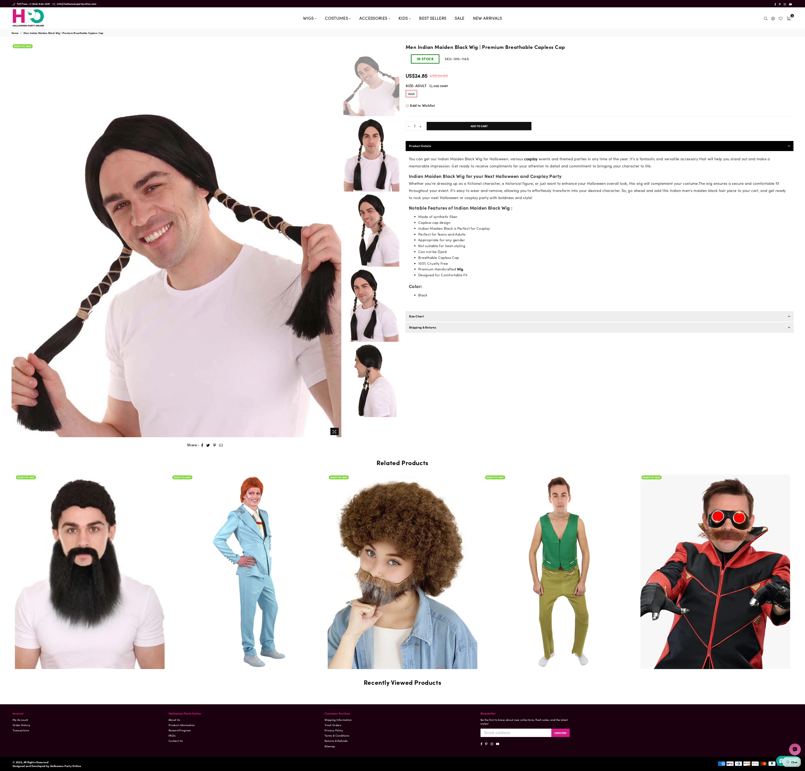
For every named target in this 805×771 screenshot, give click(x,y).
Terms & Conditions (337, 735)
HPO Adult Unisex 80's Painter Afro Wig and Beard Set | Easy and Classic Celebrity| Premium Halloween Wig (246, 554)
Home (15, 33)
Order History (21, 725)
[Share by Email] (221, 444)
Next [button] (337, 240)
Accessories (373, 18)
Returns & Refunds (336, 741)
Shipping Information (338, 720)
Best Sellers (432, 18)
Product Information (182, 725)
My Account (20, 720)
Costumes (337, 18)
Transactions (21, 730)
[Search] (765, 18)
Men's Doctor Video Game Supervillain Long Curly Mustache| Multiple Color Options (559, 559)
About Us (174, 720)
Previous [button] (15, 240)
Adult (411, 93)
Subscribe (560, 732)
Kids (404, 18)
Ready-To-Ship (22, 46)
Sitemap (330, 746)
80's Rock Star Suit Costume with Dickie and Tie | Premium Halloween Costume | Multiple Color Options (89, 559)
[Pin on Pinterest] (214, 444)
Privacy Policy (334, 730)
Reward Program (180, 730)
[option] (176, 240)
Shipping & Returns (422, 327)
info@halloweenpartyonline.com (76, 3)
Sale (459, 18)
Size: (427, 85)
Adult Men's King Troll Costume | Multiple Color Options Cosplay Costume (402, 559)
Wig (460, 268)
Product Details (420, 146)
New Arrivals (487, 18)
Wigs (309, 18)
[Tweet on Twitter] (208, 444)
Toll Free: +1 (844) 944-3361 (33, 3)
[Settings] (773, 18)
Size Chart (440, 86)
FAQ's (172, 735)
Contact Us (176, 741)
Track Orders (333, 725)
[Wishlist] (780, 18)
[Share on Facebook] (202, 444)
